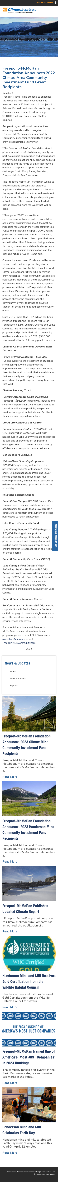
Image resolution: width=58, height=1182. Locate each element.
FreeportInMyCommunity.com (18, 643)
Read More (9, 777)
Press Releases (18, 678)
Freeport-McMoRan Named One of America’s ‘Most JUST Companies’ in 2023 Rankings (28, 1057)
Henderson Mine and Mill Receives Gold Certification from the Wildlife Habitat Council (29, 981)
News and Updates (44, 2)
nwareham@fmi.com (13, 639)
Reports (14, 685)
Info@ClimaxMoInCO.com (46, 1172)
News (13, 671)
